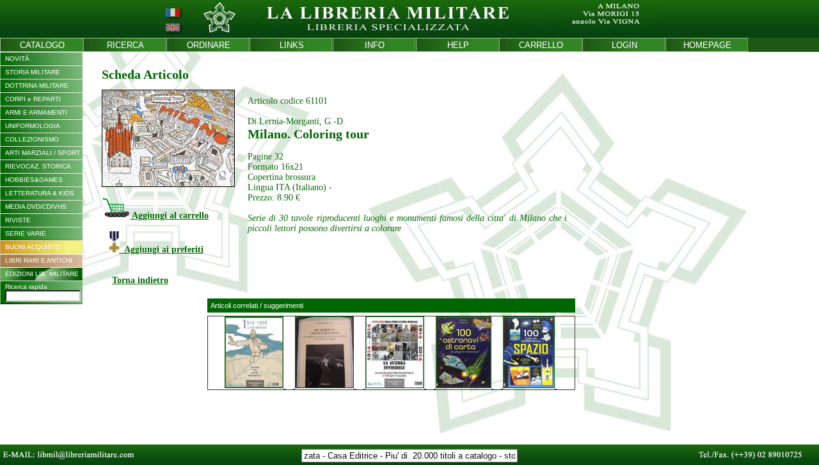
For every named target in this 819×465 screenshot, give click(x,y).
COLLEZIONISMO (32, 139)
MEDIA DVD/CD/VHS (36, 206)
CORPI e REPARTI (33, 98)
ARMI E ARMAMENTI (36, 112)
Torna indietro (140, 280)
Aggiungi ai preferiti (161, 249)
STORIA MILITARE (32, 72)
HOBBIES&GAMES (34, 179)
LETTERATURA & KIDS (39, 193)
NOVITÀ (17, 58)
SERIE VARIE (25, 233)
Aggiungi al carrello (169, 215)
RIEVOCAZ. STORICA (38, 166)
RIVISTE (18, 220)
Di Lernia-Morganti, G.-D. (297, 121)
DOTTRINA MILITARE (36, 85)
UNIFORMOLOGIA (32, 125)
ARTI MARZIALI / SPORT (42, 152)
